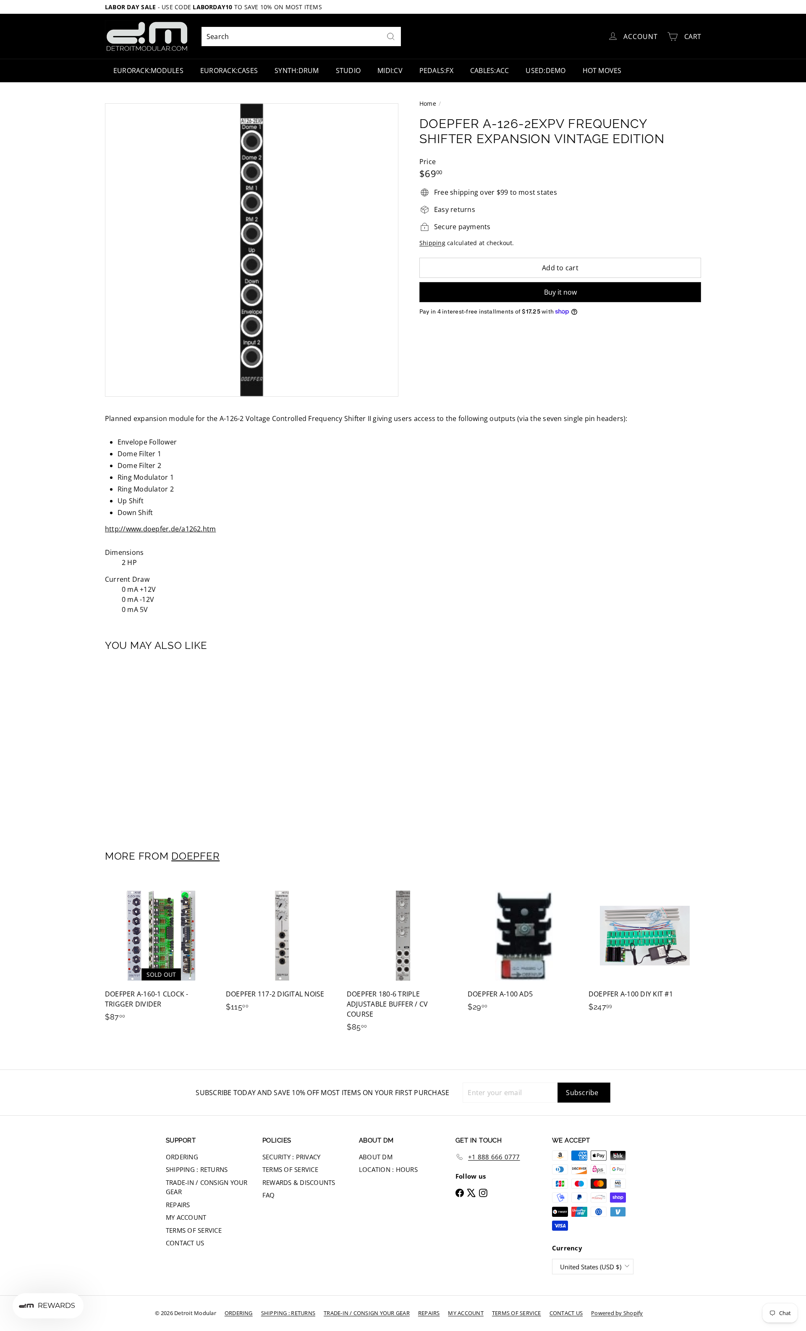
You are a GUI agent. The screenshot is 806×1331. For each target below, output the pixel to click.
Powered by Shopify (617, 1313)
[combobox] (301, 36)
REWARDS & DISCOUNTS (298, 1182)
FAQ (268, 1195)
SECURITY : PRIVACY (291, 1157)
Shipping (432, 243)
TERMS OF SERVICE (194, 1230)
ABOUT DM (376, 1157)
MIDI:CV (390, 70)
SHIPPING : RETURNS (197, 1169)
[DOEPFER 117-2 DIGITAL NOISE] (282, 949)
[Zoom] (251, 250)
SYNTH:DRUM (297, 70)
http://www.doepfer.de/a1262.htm (160, 528)
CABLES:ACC (489, 70)
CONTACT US (185, 1243)
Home (427, 103)
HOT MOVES (602, 70)
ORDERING (182, 1157)
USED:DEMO (545, 70)
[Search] (391, 36)
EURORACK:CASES (229, 70)
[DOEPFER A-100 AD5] (524, 949)
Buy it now (560, 292)
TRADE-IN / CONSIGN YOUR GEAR (207, 1187)
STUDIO (348, 70)
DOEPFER (195, 856)
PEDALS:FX (436, 70)
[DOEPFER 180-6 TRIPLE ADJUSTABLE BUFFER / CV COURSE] (403, 959)
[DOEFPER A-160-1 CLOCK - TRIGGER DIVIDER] (161, 954)
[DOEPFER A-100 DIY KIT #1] (645, 949)
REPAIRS (178, 1204)
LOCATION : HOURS (388, 1169)
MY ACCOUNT (186, 1217)
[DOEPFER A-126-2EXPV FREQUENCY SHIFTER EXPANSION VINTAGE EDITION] (151, 745)
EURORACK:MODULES (148, 70)
